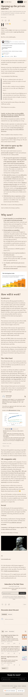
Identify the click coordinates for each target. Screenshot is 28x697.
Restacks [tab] (10, 614)
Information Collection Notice (15, 597)
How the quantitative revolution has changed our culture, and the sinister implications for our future (9, 639)
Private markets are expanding (11, 230)
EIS (9, 241)
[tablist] (7, 614)
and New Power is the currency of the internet (15, 267)
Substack (7, 694)
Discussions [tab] (11, 631)
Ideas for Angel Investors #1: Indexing (9, 657)
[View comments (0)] (5, 20)
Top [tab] (2, 631)
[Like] (2, 20)
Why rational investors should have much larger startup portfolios (9, 660)
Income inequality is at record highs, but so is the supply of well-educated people (15, 219)
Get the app (20, 690)
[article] (14, 639)
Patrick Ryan (9, 641)
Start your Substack (10, 690)
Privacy (15, 686)
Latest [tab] (6, 631)
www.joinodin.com (6, 559)
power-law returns (11, 161)
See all (4, 668)
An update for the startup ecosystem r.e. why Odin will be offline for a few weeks (10, 649)
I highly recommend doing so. (11, 571)
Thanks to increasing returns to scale (15, 183)
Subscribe (20, 2)
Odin (10, 30)
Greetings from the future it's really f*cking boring (9, 636)
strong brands (14, 167)
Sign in (25, 2)
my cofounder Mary (11, 138)
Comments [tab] (4, 614)
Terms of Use (20, 596)
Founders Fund (5, 310)
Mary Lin (16, 651)
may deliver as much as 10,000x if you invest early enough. (15, 189)
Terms (19, 686)
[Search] (25, 631)
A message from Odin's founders (10, 647)
